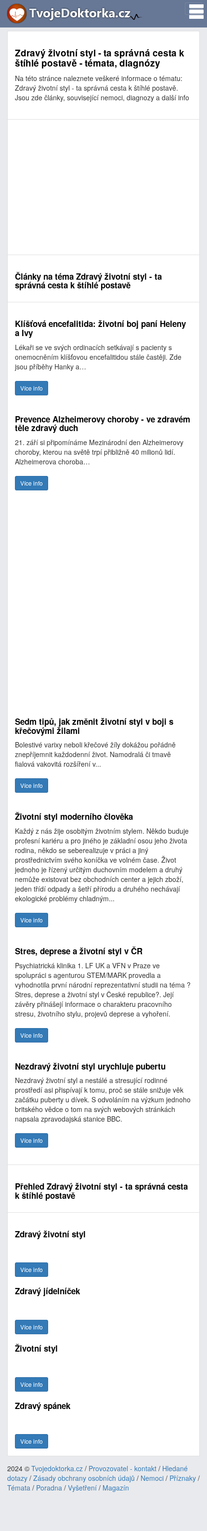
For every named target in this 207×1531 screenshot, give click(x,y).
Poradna (49, 1487)
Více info (31, 388)
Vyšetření (82, 1487)
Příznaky (182, 1478)
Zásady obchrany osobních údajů (84, 1478)
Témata (18, 1487)
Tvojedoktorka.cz (57, 1468)
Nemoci (152, 1478)
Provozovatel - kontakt (122, 1468)
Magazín (116, 1487)
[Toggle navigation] (193, 8)
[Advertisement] (103, 187)
